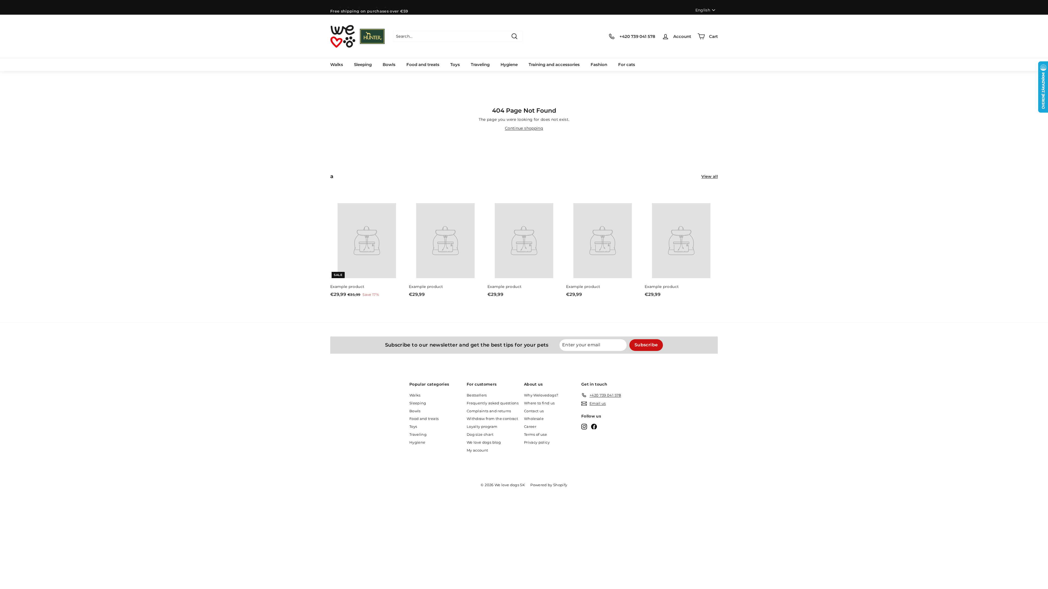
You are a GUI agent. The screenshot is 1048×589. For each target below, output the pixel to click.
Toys (455, 64)
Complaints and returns (489, 411)
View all (709, 176)
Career (530, 426)
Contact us (534, 411)
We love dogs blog (484, 442)
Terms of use (535, 434)
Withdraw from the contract (492, 418)
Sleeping (363, 64)
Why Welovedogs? (541, 395)
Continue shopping (524, 128)
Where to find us (539, 403)
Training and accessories (554, 64)
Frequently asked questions (493, 403)
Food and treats (422, 64)
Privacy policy (537, 442)
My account (477, 450)
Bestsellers (477, 395)
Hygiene (509, 64)
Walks (336, 64)
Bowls (389, 64)
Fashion (599, 64)
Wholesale (534, 418)
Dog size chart (480, 434)
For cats (626, 64)
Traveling (480, 64)
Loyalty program (482, 426)
